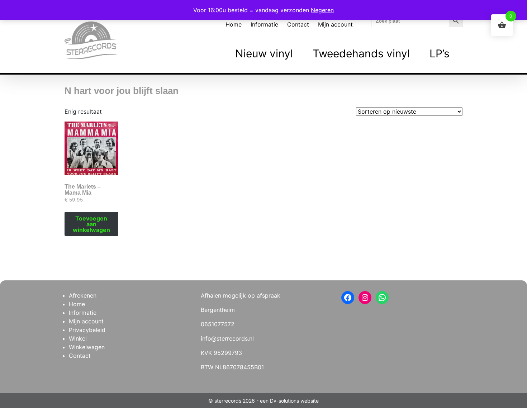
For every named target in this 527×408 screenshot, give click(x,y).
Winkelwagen (87, 347)
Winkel (78, 338)
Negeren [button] (322, 10)
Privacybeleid (87, 329)
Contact (298, 24)
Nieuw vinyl (264, 53)
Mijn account (335, 24)
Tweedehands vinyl (361, 53)
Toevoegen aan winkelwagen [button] (91, 224)
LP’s (439, 53)
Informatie (264, 24)
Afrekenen (82, 295)
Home (233, 24)
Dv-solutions (284, 401)
